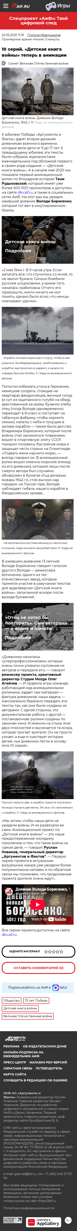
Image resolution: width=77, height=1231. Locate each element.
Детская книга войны (30, 241)
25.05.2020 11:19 (13, 35)
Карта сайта (14, 1074)
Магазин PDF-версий (48, 1062)
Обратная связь (17, 1068)
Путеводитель (49, 1068)
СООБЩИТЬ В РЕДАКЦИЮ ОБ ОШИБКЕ (35, 1080)
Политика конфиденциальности (29, 1208)
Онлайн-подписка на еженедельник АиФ (23, 1054)
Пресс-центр (14, 1062)
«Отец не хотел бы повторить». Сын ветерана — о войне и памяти (36, 623)
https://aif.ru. (47, 1201)
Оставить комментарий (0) (39, 968)
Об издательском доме (45, 1046)
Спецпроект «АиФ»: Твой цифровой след (38, 20)
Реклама (11, 1046)
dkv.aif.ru (25, 192)
